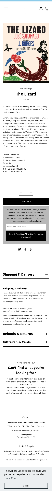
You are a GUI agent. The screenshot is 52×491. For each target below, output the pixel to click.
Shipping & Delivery (18, 274)
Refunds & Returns (18, 334)
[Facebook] (25, 249)
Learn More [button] (10, 478)
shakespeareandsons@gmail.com (26, 430)
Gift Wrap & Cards (17, 342)
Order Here (26, 201)
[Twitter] (19, 249)
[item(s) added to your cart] (46, 8)
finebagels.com (40, 460)
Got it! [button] (26, 486)
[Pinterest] (31, 249)
